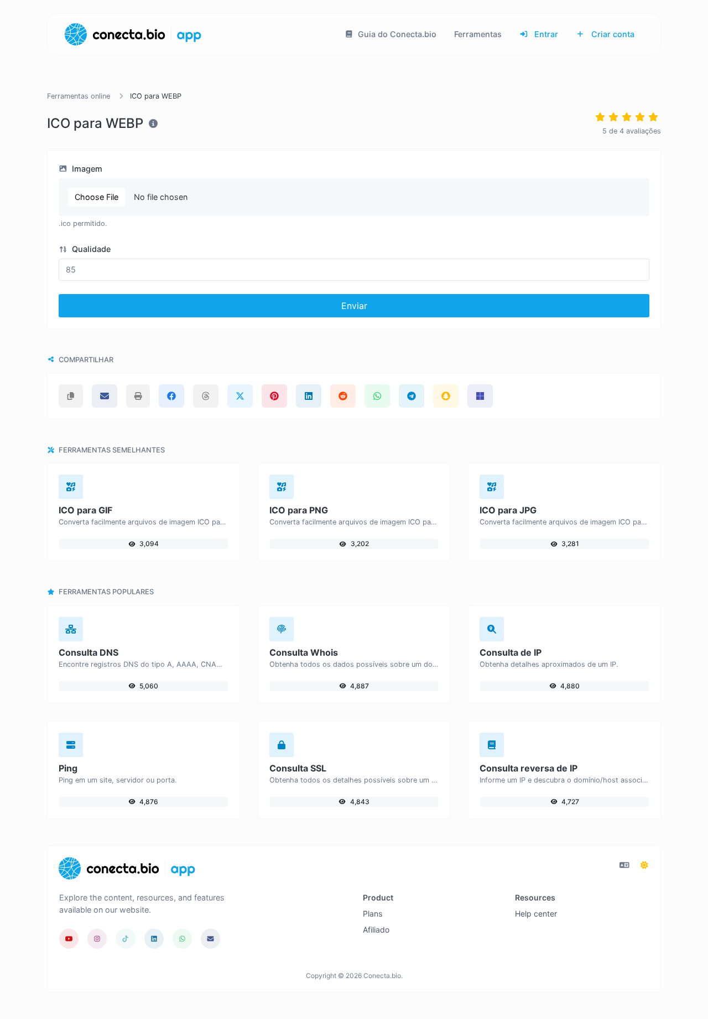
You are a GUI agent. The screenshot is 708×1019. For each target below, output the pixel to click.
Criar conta (611, 34)
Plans (372, 913)
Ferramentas (478, 34)
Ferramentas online (78, 96)
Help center (536, 913)
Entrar (545, 34)
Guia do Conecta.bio (396, 34)
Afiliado (376, 929)
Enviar (354, 305)
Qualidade (90, 249)
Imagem (86, 168)
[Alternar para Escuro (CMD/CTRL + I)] (644, 865)
